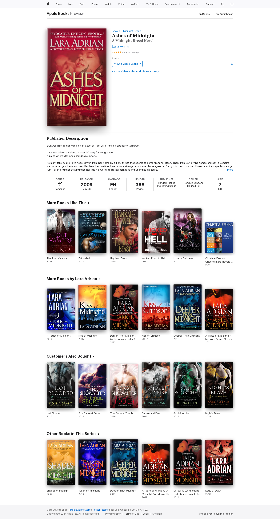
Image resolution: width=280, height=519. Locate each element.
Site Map (157, 514)
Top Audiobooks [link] (223, 14)
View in (126, 63)
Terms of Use (131, 514)
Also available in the (134, 71)
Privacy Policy (113, 514)
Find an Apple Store (80, 510)
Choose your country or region (216, 514)
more (230, 169)
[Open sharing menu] (232, 64)
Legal (146, 514)
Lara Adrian (121, 46)
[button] (223, 4)
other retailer (101, 510)
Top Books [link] (203, 14)
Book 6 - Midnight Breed (126, 31)
